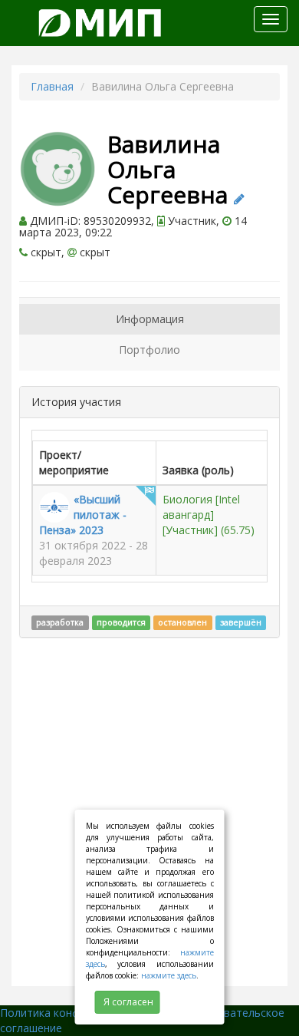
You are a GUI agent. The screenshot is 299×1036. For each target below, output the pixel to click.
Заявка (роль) (198, 470)
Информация (150, 319)
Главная (52, 86)
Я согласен (128, 1001)
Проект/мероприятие (74, 462)
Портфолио (149, 349)
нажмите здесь (168, 975)
